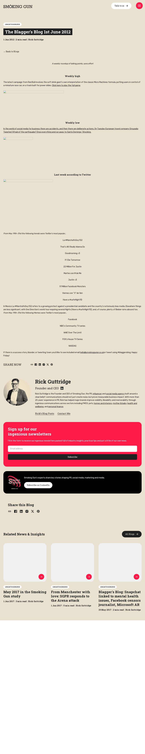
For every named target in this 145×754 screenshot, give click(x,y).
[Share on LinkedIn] (39, 364)
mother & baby (119, 403)
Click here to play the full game (66, 85)
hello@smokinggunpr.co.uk (92, 352)
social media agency (115, 394)
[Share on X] (47, 364)
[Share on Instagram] (43, 364)
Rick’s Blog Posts (44, 413)
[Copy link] (31, 364)
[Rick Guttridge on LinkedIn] (61, 388)
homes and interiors (103, 403)
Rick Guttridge (53, 381)
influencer (97, 394)
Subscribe (72, 457)
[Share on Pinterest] (51, 364)
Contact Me (63, 413)
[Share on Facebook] (35, 364)
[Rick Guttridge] (17, 392)
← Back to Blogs (11, 51)
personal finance (55, 406)
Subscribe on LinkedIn (38, 485)
